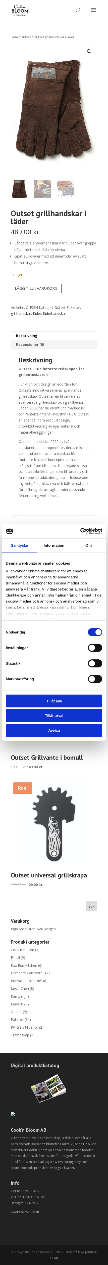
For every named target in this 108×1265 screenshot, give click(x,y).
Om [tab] (88, 545)
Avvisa (54, 730)
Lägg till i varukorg (36, 288)
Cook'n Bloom (22, 949)
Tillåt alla (54, 701)
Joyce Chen (20, 988)
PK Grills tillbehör (24, 1027)
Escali (15, 957)
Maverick (18, 1004)
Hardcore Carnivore (26, 973)
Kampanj (18, 996)
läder (37, 313)
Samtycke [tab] (19, 545)
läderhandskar (54, 313)
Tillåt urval (54, 715)
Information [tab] (54, 545)
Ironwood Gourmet (26, 980)
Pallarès (17, 1019)
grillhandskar (21, 313)
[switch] (95, 648)
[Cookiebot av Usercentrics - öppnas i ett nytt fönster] (80, 531)
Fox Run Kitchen (24, 965)
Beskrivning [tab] (26, 335)
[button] (89, 51)
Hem (14, 37)
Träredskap (20, 1035)
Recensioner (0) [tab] (30, 344)
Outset (26, 37)
